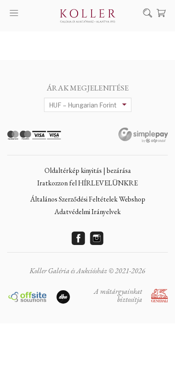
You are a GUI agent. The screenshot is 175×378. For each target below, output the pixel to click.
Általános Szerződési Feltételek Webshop (87, 199)
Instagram (97, 238)
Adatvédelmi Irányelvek (87, 211)
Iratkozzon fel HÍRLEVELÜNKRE (87, 183)
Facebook (78, 238)
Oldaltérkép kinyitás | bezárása (87, 170)
